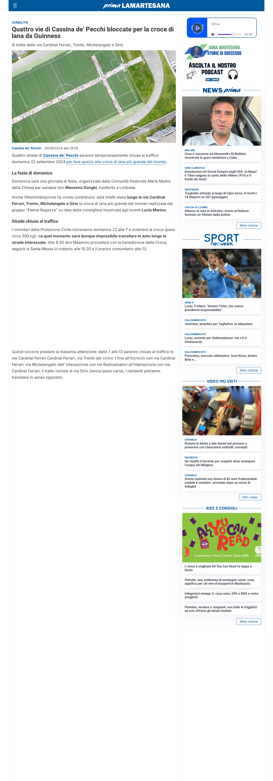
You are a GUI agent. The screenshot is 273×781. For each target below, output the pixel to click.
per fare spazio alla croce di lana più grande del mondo (116, 161)
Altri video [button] (250, 497)
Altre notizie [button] (249, 225)
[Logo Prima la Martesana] (136, 6)
